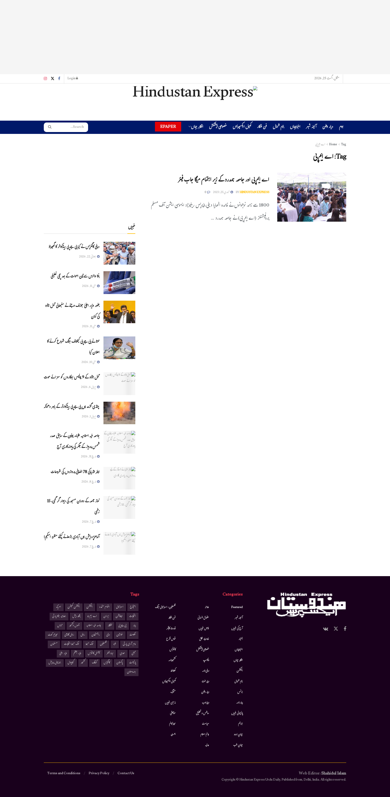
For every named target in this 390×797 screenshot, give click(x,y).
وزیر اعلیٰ (63, 654)
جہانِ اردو (238, 735)
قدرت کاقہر (171, 629)
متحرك (173, 692)
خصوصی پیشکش (218, 127)
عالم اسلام (205, 735)
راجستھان (96, 635)
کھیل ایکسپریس (242, 127)
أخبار (241, 639)
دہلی (108, 635)
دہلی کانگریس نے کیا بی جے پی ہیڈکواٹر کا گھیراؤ (74, 247)
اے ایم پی (320, 145)
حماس (60, 626)
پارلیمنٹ (132, 663)
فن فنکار (262, 127)
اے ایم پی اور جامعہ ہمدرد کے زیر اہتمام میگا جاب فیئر (223, 180)
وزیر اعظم (77, 654)
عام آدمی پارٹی (129, 644)
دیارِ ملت (205, 682)
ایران (106, 616)
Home (333, 145)
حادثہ (207, 607)
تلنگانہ (110, 626)
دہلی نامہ (205, 671)
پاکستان (119, 663)
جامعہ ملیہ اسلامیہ (93, 626)
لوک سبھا (89, 644)
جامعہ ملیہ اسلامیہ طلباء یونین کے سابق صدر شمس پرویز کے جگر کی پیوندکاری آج (74, 442)
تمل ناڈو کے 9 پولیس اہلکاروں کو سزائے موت (71, 377)
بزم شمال (278, 127)
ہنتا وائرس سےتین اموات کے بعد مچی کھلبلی (75, 276)
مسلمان (53, 644)
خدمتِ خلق (204, 639)
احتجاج (133, 607)
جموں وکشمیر (74, 626)
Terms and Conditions (63, 773)
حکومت (132, 635)
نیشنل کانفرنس (94, 654)
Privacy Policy (99, 773)
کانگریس (107, 663)
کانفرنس (173, 650)
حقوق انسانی (203, 618)
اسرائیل (119, 607)
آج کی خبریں (237, 629)
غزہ (114, 644)
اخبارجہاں (295, 127)
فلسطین (103, 644)
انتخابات (132, 616)
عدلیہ (207, 745)
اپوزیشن (119, 616)
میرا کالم (172, 724)
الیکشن (240, 671)
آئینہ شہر (311, 127)
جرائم (240, 724)
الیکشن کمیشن (74, 607)
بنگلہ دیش (76, 616)
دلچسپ (206, 660)
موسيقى (173, 713)
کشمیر (83, 663)
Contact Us (126, 773)
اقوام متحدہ (104, 607)
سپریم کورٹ (53, 635)
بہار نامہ (239, 703)
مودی (122, 654)
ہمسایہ (173, 735)
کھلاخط (173, 671)
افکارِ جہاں (197, 127)
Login (71, 79)
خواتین (119, 635)
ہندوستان (131, 672)
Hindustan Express (254, 192)
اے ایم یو (92, 616)
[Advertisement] (195, 37)
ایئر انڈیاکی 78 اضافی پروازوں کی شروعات (75, 472)
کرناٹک (94, 663)
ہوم (341, 127)
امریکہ (58, 607)
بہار (134, 626)
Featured (237, 607)
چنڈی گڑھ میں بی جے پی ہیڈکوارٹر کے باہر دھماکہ (71, 407)
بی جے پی (122, 626)
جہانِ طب (238, 745)
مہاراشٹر (110, 654)
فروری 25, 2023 (221, 192)
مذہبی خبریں (170, 703)
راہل (83, 635)
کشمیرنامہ (172, 660)
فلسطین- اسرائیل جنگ (165, 607)
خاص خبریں (204, 629)
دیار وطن (327, 127)
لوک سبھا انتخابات (71, 644)
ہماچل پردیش (55, 663)
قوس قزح (171, 639)
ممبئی (134, 654)
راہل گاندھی (69, 635)
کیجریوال (71, 663)
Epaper (168, 127)
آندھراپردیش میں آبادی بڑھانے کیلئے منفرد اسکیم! (71, 537)
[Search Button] (48, 127)
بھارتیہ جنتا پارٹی (59, 616)
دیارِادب (205, 703)
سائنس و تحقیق (202, 713)
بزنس (240, 692)
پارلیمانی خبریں (237, 713)
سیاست (205, 724)
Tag (343, 145)
